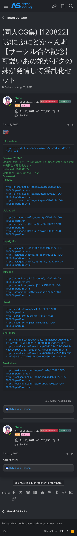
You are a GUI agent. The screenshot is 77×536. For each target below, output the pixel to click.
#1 (73, 124)
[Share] (67, 125)
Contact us (50, 531)
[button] (6, 6)
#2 (72, 453)
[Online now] (10, 104)
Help (61, 531)
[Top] (67, 531)
